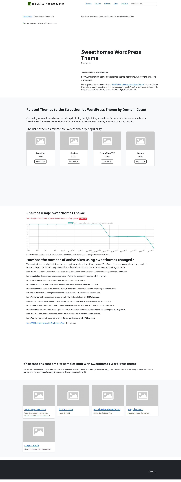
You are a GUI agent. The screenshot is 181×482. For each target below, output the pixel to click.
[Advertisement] (119, 33)
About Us (152, 471)
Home (121, 467)
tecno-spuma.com (35, 409)
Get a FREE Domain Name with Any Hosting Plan (45, 323)
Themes (88, 4)
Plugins (98, 4)
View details (40, 161)
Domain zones (152, 467)
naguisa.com (135, 409)
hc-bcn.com (66, 409)
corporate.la (31, 445)
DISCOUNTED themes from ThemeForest (127, 84)
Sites (116, 4)
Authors (107, 4)
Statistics (124, 4)
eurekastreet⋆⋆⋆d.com (107, 409)
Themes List (27, 16)
